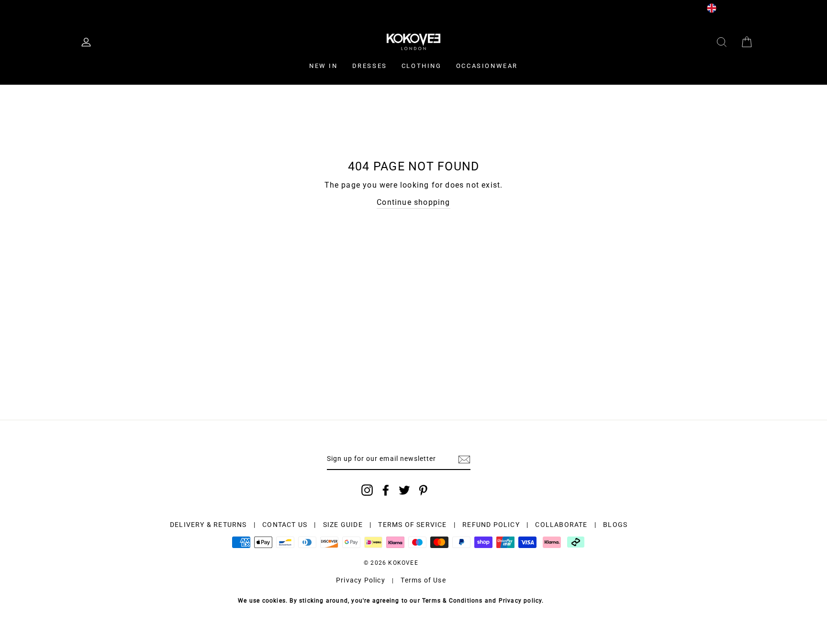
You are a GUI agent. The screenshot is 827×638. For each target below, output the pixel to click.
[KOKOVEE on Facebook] (385, 490)
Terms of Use (423, 580)
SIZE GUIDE (343, 524)
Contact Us (219, 7)
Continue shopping (413, 202)
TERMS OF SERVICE (412, 524)
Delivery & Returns (106, 7)
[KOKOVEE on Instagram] (367, 490)
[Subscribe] (464, 459)
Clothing (422, 65)
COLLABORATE (561, 524)
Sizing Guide (168, 7)
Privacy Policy (360, 580)
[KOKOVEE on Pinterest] (423, 490)
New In (323, 65)
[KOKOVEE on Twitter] (404, 490)
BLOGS (615, 524)
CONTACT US (284, 524)
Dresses (369, 65)
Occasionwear (487, 65)
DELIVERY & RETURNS (208, 524)
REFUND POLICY (491, 524)
